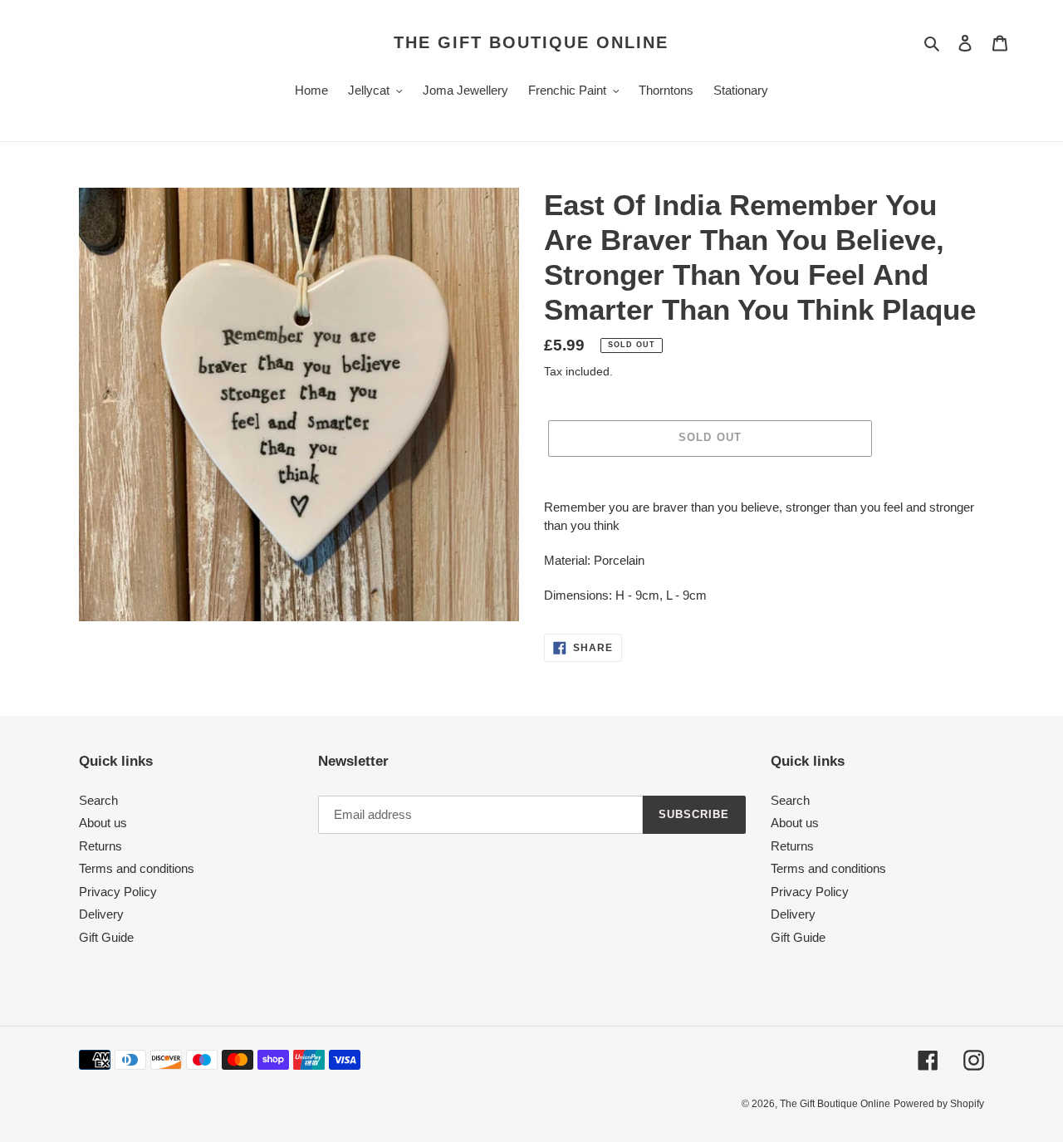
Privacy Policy (118, 892)
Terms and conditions (136, 868)
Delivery (101, 914)
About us (103, 823)
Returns (100, 846)
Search (98, 800)
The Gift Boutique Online (531, 42)
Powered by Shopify (939, 1104)
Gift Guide (106, 937)
